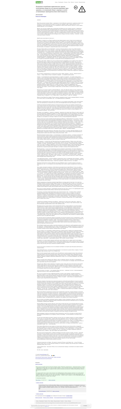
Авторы (56, 2)
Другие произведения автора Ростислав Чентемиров (43, 358)
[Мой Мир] (53, 355)
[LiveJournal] (54, 355)
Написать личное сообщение (48, 397)
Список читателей (38, 357)
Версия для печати (44, 357)
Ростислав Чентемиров (41, 16)
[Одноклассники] (52, 355)
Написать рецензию (38, 364)
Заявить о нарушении (57, 357)
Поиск (69, 2)
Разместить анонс (50, 357)
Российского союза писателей (58, 407)
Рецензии (65, 2)
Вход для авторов (82, 2)
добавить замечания (39, 382)
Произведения (60, 2)
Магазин (72, 2)
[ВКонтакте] (51, 355)
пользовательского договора (74, 402)
